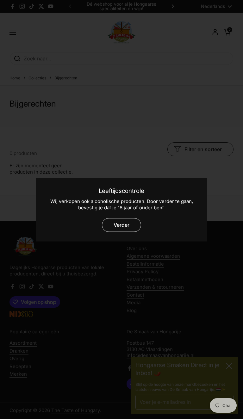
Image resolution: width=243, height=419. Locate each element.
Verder (121, 225)
